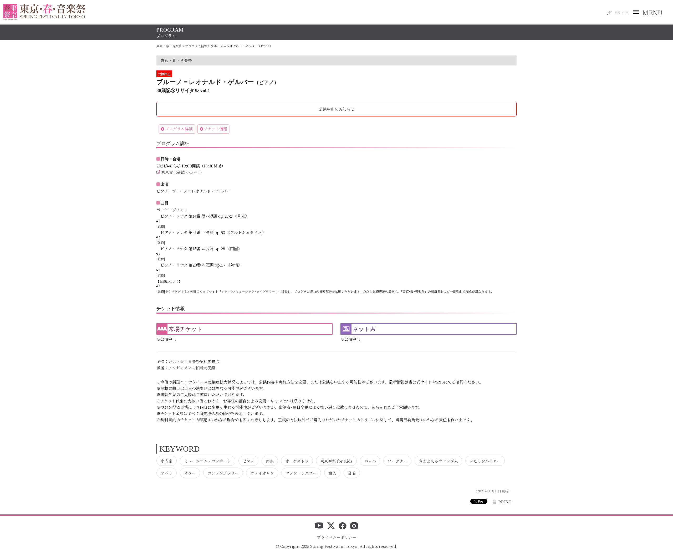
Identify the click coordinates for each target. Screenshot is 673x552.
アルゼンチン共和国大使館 (191, 367)
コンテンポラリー (223, 473)
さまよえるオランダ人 (438, 460)
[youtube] (319, 526)
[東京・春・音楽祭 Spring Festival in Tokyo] (44, 12)
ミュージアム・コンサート (207, 460)
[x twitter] (331, 526)
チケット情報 (215, 128)
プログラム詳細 (179, 128)
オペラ (166, 473)
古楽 (332, 473)
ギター (190, 473)
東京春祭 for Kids (336, 460)
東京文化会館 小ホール (181, 172)
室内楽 (166, 460)
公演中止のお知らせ (336, 109)
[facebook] (342, 526)
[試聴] (160, 226)
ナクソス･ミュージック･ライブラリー (248, 291)
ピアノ (248, 460)
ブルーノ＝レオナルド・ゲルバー (201, 191)
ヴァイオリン (262, 473)
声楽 (270, 460)
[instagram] (354, 526)
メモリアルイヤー (485, 460)
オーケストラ (297, 460)
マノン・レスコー (301, 473)
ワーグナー (397, 460)
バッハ (370, 460)
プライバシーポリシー (336, 537)
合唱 (352, 473)
